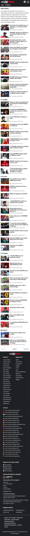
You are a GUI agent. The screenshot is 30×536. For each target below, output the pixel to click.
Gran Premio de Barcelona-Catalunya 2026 (15, 424)
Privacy (6, 526)
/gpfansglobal (7, 464)
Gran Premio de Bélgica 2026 (12, 430)
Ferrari (17, 367)
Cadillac (18, 365)
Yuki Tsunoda (6, 395)
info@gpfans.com (7, 491)
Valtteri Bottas (6, 401)
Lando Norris (6, 363)
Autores (6, 517)
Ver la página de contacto (8, 503)
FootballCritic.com (20, 510)
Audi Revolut (19, 363)
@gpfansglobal (8, 466)
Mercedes (18, 373)
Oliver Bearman (6, 385)
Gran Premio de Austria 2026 (12, 426)
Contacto (13, 517)
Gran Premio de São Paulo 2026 (12, 450)
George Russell (6, 383)
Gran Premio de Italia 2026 (11, 436)
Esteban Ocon (6, 387)
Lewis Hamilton (6, 359)
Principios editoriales (9, 521)
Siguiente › (26, 349)
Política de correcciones (9, 523)
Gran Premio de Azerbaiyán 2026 (13, 440)
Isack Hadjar (6, 371)
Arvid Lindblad (6, 393)
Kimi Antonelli (6, 381)
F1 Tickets (19, 525)
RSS (10, 517)
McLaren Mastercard (21, 371)
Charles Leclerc (6, 361)
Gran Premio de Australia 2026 (12, 410)
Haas (17, 369)
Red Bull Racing (19, 377)
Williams (18, 379)
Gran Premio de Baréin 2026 (11, 442)
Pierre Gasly (6, 369)
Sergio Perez (20, 517)
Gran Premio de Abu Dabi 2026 (12, 456)
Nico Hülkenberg (7, 399)
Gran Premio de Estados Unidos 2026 (14, 446)
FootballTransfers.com (8, 510)
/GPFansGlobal (8, 470)
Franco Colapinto (7, 367)
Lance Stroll (6, 391)
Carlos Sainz (6, 379)
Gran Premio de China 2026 (11, 412)
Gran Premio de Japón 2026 (11, 414)
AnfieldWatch (19, 512)
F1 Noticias (7, 5)
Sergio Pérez (6, 403)
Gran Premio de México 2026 (12, 448)
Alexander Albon (7, 377)
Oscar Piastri (6, 365)
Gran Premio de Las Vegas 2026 (12, 452)
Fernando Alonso (7, 389)
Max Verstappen (7, 375)
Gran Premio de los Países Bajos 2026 (14, 434)
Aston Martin (19, 361)
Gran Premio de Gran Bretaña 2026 (13, 428)
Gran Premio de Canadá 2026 (12, 420)
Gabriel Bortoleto (7, 397)
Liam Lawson (6, 373)
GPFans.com (6, 512)
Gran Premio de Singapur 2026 (12, 444)
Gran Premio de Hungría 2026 (12, 432)
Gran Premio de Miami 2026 (11, 418)
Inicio (2, 5)
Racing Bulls (19, 375)
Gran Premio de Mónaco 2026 (12, 422)
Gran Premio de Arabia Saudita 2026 (13, 416)
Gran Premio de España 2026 (12, 438)
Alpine (17, 359)
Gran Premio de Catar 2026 (11, 454)
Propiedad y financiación (10, 525)
